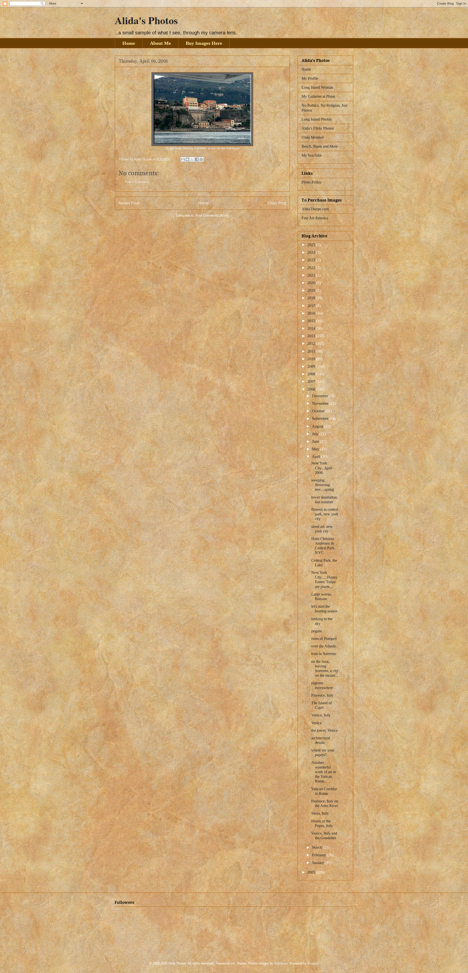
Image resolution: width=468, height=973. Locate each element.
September (320, 418)
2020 (311, 283)
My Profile (310, 78)
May (316, 449)
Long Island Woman (317, 87)
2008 (311, 374)
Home (128, 43)
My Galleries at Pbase (318, 96)
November (320, 403)
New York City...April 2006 (321, 467)
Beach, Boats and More (320, 146)
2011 (311, 351)
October (318, 411)
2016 (311, 313)
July (315, 434)
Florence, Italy (322, 695)
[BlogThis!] (187, 159)
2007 (311, 381)
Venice (316, 723)
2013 (311, 336)
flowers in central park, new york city (324, 514)
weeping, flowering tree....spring (322, 484)
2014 (311, 328)
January (318, 863)
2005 (311, 872)
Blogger (312, 963)
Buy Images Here (204, 43)
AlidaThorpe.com (315, 209)
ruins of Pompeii (324, 638)
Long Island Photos (317, 119)
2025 (311, 245)
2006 (311, 389)
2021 (311, 275)
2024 (311, 252)
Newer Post (129, 203)
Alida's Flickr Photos (318, 128)
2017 (311, 306)
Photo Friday (312, 182)
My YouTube (312, 155)
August (318, 426)
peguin (316, 631)
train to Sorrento (323, 654)
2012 (311, 343)
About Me (160, 43)
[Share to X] (192, 159)
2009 (311, 366)
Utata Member (313, 137)
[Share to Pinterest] (201, 159)
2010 (311, 359)
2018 (311, 298)
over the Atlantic (324, 646)
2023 (311, 260)
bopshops (281, 963)
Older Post (277, 203)
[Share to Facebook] (196, 159)
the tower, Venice (324, 730)
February (319, 855)
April (316, 456)
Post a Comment (137, 182)
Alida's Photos (146, 20)
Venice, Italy (321, 715)
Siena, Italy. (320, 813)
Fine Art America (315, 218)
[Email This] (182, 159)
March (317, 847)
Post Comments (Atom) (212, 215)
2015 (311, 321)
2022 (311, 268)
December (320, 396)
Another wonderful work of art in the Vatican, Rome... (323, 772)
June (316, 441)
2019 (311, 290)
